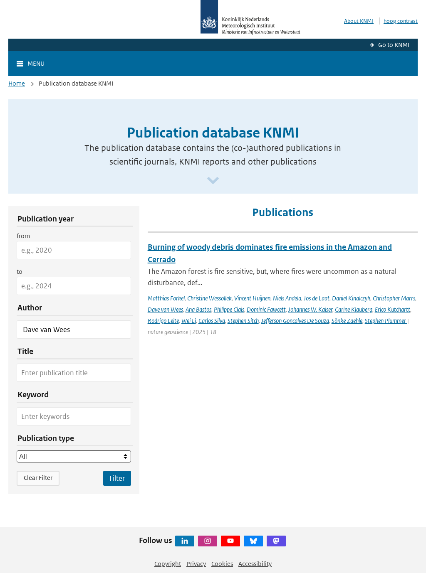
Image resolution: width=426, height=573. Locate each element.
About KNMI (359, 21)
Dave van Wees (165, 309)
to (19, 271)
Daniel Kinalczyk (351, 298)
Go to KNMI (393, 45)
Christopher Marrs (394, 298)
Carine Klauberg (353, 309)
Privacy (196, 564)
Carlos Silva (211, 321)
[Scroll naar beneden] (213, 181)
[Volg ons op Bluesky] (253, 541)
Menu (36, 63)
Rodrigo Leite (163, 321)
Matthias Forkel (166, 298)
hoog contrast (401, 21)
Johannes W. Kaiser (310, 309)
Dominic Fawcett (266, 309)
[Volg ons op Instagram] (207, 541)
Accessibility (255, 564)
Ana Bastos (198, 309)
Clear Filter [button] (38, 478)
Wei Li (188, 321)
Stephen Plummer (386, 321)
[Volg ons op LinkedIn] (184, 541)
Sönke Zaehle (347, 321)
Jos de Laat (316, 298)
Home (16, 83)
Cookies (222, 564)
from (23, 236)
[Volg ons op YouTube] (230, 541)
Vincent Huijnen (252, 298)
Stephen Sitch (243, 321)
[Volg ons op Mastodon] (276, 541)
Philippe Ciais (229, 309)
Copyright (167, 564)
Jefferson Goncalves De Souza (295, 321)
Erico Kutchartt (392, 309)
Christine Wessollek (209, 298)
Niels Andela (287, 298)
